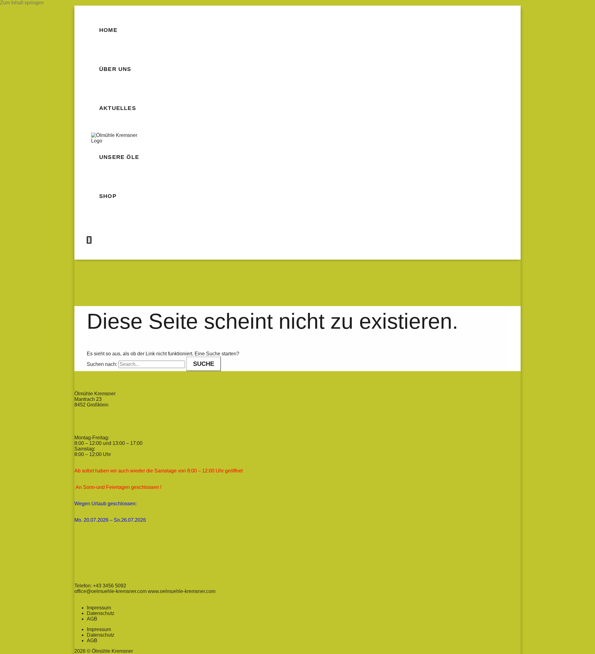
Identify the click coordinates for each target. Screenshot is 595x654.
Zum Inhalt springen (22, 2)
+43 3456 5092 (109, 585)
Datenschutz (100, 613)
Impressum (99, 607)
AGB (92, 618)
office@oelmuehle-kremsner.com (111, 591)
